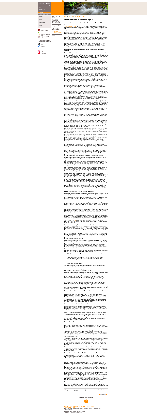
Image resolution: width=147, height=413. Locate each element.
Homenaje (40, 16)
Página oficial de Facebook (43, 47)
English (104, 1)
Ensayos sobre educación (80, 16)
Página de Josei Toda (44, 32)
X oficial (42, 44)
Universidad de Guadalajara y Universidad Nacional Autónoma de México (56, 21)
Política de (68, 409)
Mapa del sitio (69, 408)
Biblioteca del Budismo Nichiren (45, 37)
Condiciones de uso (97, 408)
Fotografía (41, 20)
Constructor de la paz (43, 11)
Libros (40, 17)
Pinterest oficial (43, 53)
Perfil (40, 7)
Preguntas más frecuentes (78, 408)
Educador (41, 12)
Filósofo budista (42, 9)
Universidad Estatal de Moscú (57, 26)
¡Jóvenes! (40, 27)
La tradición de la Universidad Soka (55, 29)
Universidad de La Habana (56, 17)
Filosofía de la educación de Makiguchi (57, 32)
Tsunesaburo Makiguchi (70, 26)
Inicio (65, 16)
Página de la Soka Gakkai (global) (45, 35)
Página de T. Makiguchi (45, 30)
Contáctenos (86, 408)
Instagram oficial (43, 51)
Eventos (40, 19)
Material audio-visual (42, 22)
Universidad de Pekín (56, 24)
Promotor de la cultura (43, 14)
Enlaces (90, 408)
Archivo (40, 25)
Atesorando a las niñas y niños (57, 35)
